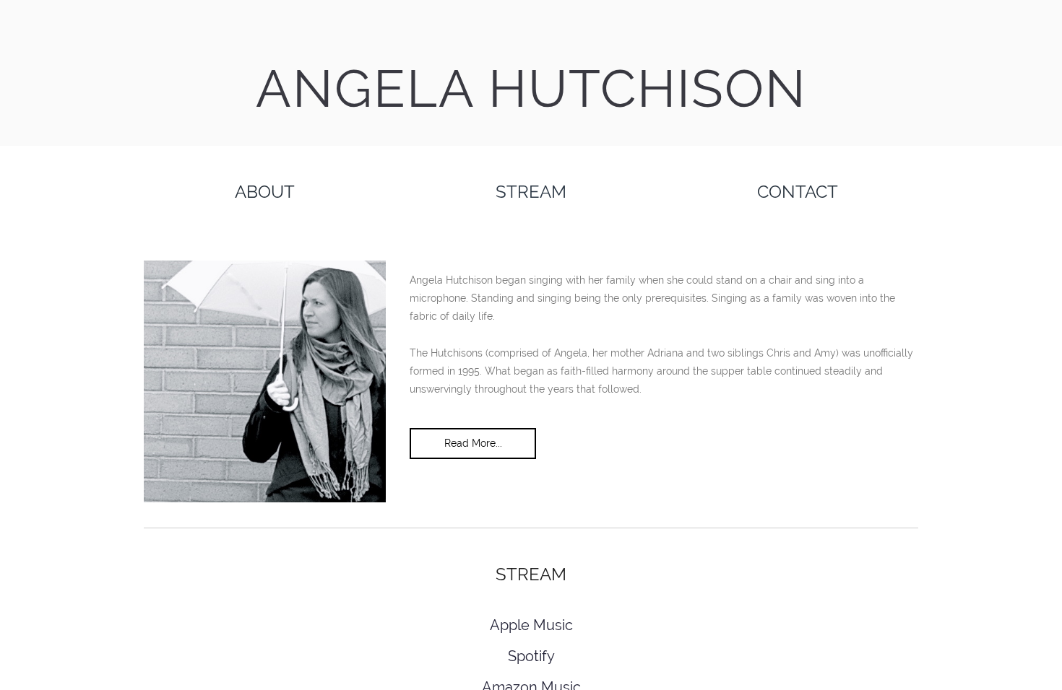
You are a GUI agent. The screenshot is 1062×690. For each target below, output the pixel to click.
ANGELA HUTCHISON (531, 88)
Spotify (531, 656)
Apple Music (531, 625)
